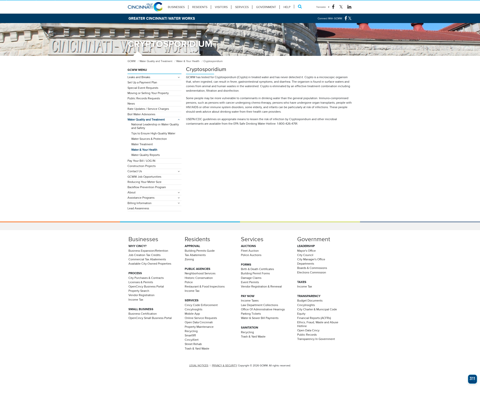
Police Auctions (251, 255)
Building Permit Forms (255, 273)
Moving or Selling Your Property (148, 93)
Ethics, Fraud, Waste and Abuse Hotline (317, 324)
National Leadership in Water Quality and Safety (155, 126)
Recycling (191, 331)
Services (242, 7)
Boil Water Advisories (141, 114)
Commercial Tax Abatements (147, 259)
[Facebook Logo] (333, 7)
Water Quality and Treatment (146, 119)
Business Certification (142, 313)
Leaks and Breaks (139, 77)
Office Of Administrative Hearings (263, 309)
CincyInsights (193, 309)
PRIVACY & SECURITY (224, 365)
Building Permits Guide (200, 250)
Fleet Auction (250, 250)
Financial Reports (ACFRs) (314, 318)
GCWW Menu (137, 70)
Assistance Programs (141, 197)
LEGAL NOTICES (198, 365)
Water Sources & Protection (149, 139)
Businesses (176, 7)
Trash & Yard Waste (197, 348)
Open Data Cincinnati (199, 322)
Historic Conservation (199, 278)
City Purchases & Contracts (146, 278)
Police (189, 282)
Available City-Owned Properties (149, 263)
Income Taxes (250, 300)
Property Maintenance (199, 327)
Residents (199, 7)
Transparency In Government (316, 339)
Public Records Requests (144, 98)
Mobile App (192, 313)
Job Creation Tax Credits (144, 255)
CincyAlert (192, 339)
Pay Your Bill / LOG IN (141, 160)
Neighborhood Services (200, 273)
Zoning (189, 259)
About (132, 192)
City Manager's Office (311, 259)
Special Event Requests (143, 88)
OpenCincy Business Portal (146, 286)
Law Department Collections (259, 305)
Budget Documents (309, 300)
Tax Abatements (195, 255)
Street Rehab (193, 344)
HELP (287, 7)
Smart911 (190, 335)
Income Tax (135, 299)
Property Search (138, 291)
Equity (301, 313)
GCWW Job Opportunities (144, 176)
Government (266, 7)
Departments (305, 263)
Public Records (307, 334)
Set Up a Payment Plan (142, 82)
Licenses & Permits (140, 282)
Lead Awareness (138, 208)
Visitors (221, 7)
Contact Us (135, 171)
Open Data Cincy (308, 330)
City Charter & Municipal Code (317, 309)
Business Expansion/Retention (148, 250)
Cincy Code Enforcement (201, 305)
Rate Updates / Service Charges (148, 109)
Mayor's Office (306, 250)
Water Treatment (142, 144)
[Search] (300, 6)
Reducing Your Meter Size (144, 182)
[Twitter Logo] (341, 7)
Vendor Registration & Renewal (261, 286)
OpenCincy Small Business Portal (150, 318)
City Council (305, 255)
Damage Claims (251, 278)
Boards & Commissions (312, 268)
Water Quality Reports (145, 155)
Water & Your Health (144, 149)
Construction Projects (142, 166)
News (131, 103)
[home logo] (145, 8)
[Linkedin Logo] (349, 7)
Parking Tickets (251, 313)
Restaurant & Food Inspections (205, 286)
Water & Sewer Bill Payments (259, 318)
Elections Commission (311, 272)
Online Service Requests (201, 318)
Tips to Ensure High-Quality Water (153, 133)
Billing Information (140, 203)
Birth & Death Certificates (257, 269)
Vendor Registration (141, 295)
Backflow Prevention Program (147, 187)
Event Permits (250, 282)
